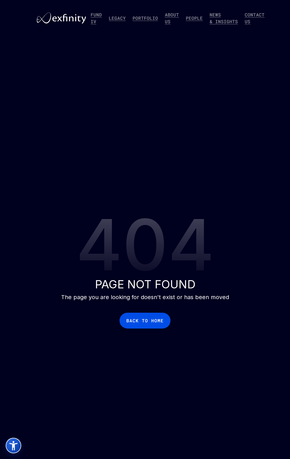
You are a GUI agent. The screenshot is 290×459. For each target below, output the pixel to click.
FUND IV (96, 18)
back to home (145, 320)
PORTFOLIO (145, 18)
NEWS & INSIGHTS (224, 18)
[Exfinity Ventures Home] (61, 18)
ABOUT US (172, 18)
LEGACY (117, 18)
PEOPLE (194, 18)
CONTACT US (255, 18)
